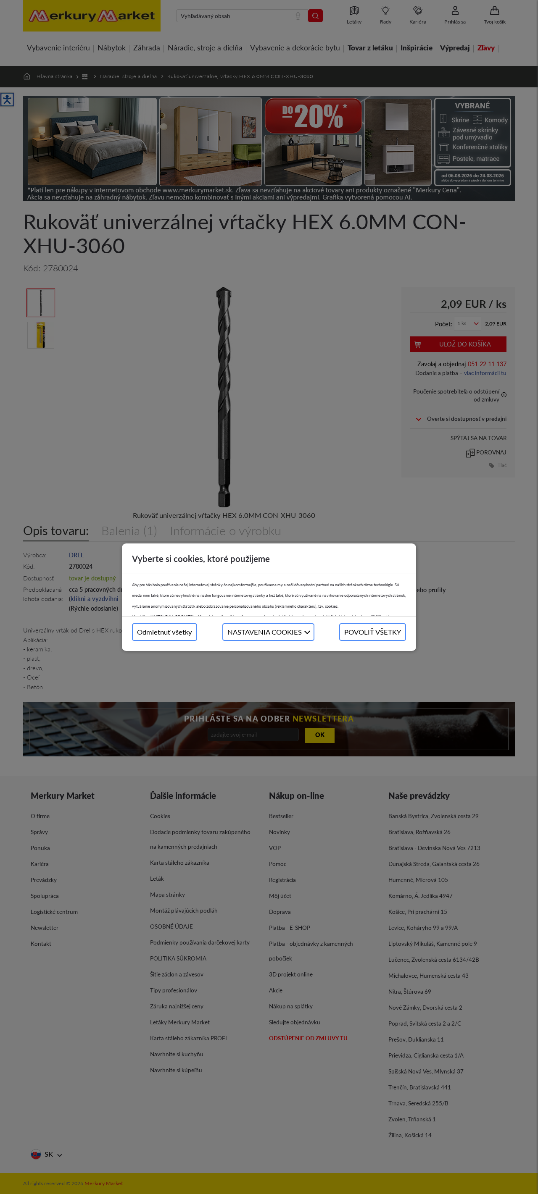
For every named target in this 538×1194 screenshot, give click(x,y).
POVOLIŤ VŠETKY (372, 632)
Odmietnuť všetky (164, 632)
